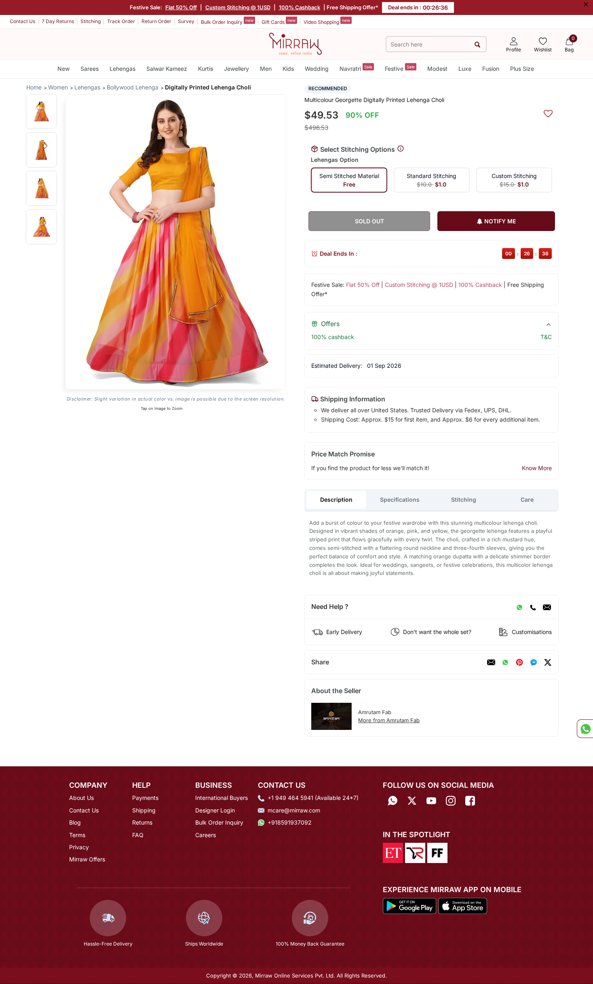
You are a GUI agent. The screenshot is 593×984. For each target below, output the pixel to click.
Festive (400, 68)
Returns (142, 822)
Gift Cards (278, 21)
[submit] (477, 44)
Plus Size (522, 68)
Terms (77, 834)
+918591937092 (290, 822)
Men (266, 68)
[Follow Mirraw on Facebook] (470, 800)
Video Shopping (327, 21)
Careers (205, 834)
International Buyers (221, 797)
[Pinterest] (519, 662)
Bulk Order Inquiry (227, 21)
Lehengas (122, 68)
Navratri (356, 68)
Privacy (79, 847)
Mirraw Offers (87, 859)
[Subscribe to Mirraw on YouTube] (431, 800)
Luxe (464, 68)
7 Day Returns (58, 21)
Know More (537, 467)
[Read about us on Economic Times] (393, 852)
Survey (186, 21)
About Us (81, 797)
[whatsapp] (505, 662)
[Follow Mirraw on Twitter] (412, 800)
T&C (546, 336)
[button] (41, 111)
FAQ (138, 834)
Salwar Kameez (166, 68)
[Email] (547, 607)
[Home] (295, 43)
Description (336, 499)
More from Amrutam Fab (389, 720)
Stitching (90, 21)
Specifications (400, 499)
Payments (145, 797)
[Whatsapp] (392, 800)
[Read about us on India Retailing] (415, 852)
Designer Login (215, 810)
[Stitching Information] (400, 149)
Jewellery (236, 68)
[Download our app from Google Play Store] (409, 905)
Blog (75, 822)
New (63, 68)
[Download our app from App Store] (462, 905)
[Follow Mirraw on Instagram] (451, 800)
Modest (437, 68)
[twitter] (548, 662)
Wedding (317, 68)
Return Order (156, 21)
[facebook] (534, 662)
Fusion (490, 68)
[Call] (533, 607)
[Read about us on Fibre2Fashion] (437, 852)
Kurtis (205, 68)
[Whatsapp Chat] (585, 728)
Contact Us (22, 21)
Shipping (144, 810)
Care (527, 499)
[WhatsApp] (519, 607)
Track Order (121, 21)
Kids (288, 68)
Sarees (89, 68)
